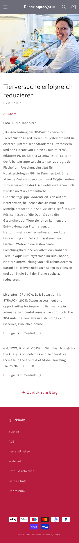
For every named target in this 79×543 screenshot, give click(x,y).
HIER (6, 333)
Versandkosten (19, 451)
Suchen (14, 432)
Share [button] (12, 114)
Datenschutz (18, 481)
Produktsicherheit (21, 471)
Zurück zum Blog (42, 392)
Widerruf (15, 461)
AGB (12, 441)
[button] (5, 7)
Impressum (17, 491)
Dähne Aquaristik (33, 534)
